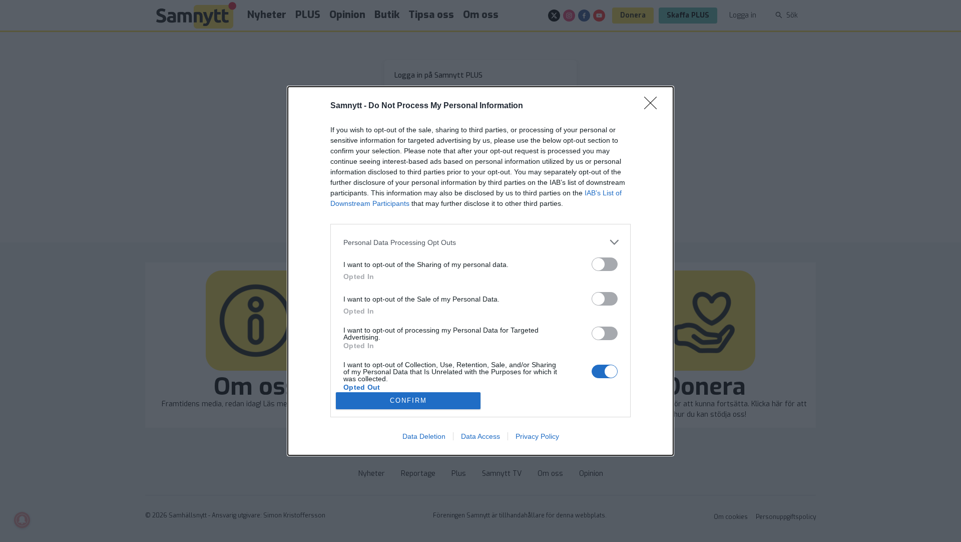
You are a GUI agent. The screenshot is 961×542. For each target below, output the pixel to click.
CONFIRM (408, 400)
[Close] (653, 106)
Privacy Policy (537, 436)
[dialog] (480, 271)
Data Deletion (423, 436)
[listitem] (480, 242)
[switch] (605, 264)
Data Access (480, 436)
